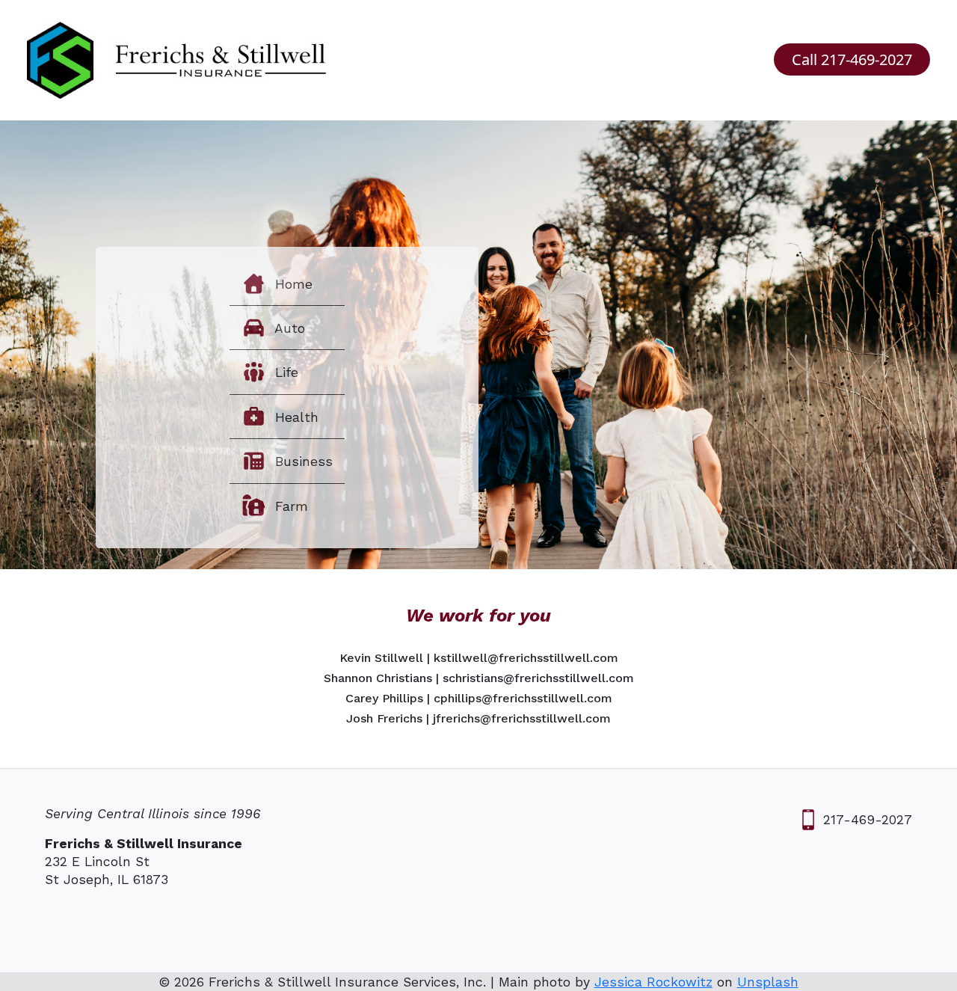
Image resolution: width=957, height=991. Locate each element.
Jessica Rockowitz (653, 982)
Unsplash (767, 982)
